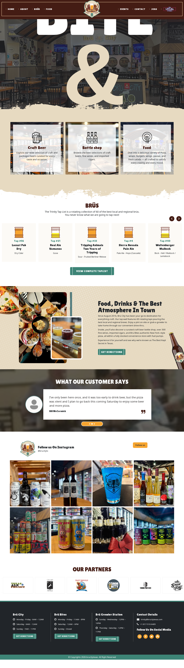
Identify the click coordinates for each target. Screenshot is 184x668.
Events (124, 9)
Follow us (140, 441)
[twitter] (151, 632)
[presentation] (171, 219)
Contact (140, 9)
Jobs (154, 9)
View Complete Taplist (92, 271)
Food (49, 9)
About (24, 9)
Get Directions (111, 352)
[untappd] (157, 632)
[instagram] (139, 632)
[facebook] (145, 632)
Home (11, 9)
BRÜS (37, 9)
